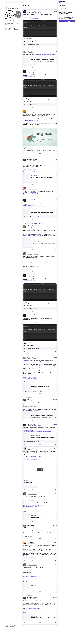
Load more (40, 625)
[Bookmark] (48, 47)
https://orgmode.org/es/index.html (31, 120)
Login (67, 24)
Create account (67, 21)
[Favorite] (40, 47)
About (9, 625)
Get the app (13, 625)
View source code (11, 626)
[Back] (23, 2)
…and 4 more (39, 391)
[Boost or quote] (32, 47)
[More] (56, 47)
